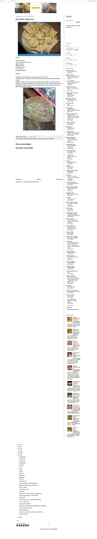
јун (20, 469)
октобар (21, 460)
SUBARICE (22, 491)
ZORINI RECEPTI (71, 86)
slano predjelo (51, 138)
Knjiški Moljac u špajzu (72, 170)
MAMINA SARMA (23, 514)
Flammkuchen (70, 171)
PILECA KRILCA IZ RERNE (25, 507)
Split (68, 104)
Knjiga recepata (70, 192)
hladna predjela (23, 138)
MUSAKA (21, 479)
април (20, 473)
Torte (68, 272)
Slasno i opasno (70, 251)
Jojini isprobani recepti (72, 271)
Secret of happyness (71, 261)
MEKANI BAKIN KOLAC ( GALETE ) (76, 319)
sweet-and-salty (70, 218)
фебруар (21, 475)
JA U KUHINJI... (71, 80)
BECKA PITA (22, 497)
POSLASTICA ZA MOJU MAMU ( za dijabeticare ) (30, 493)
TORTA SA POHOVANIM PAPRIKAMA (28, 483)
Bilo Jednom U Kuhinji (72, 236)
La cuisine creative (71, 150)
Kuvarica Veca (70, 131)
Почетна (39, 179)
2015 (19, 452)
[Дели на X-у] (32, 137)
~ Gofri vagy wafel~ (71, 198)
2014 (19, 455)
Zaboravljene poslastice (72, 212)
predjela (34, 138)
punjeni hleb (45, 138)
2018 (19, 446)
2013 (19, 517)
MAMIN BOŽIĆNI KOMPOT (73, 291)
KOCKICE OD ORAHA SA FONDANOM (28, 495)
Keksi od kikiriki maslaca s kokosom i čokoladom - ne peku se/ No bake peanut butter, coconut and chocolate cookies (73, 245)
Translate (76, 49)
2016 (19, 450)
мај (20, 471)
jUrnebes (69, 175)
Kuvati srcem (70, 305)
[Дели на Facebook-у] (34, 137)
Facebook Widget (68, 43)
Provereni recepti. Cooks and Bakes (72, 93)
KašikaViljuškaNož (71, 226)
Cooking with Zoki (71, 98)
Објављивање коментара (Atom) (31, 181)
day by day (69, 307)
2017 (19, 448)
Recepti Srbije (70, 232)
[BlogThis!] (31, 137)
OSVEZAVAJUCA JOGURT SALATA (76, 383)
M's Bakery (69, 208)
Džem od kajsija (70, 95)
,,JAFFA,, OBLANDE (24, 501)
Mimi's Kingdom (70, 255)
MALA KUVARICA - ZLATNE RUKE (72, 138)
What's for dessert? (71, 122)
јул (20, 467)
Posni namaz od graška (72, 99)
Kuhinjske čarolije (71, 144)
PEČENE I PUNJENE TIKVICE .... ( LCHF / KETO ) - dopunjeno (73, 177)
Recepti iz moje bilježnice (72, 187)
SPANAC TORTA (23, 487)
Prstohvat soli (70, 155)
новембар (21, 458)
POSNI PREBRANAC (24, 510)
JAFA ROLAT (76, 405)
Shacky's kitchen (71, 275)
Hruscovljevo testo (71, 286)
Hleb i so (69, 161)
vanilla (68, 197)
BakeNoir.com (70, 296)
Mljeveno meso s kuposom (72, 194)
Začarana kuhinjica (71, 182)
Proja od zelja (70, 233)
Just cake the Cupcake (72, 202)
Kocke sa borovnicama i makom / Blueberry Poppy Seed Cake (72, 221)
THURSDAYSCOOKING (73, 309)
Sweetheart (69, 241)
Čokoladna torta (70, 128)
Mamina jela (70, 107)
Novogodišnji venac (71, 151)
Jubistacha (69, 126)
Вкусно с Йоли (70, 70)
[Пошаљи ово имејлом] (30, 137)
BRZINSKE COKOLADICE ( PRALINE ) (28, 485)
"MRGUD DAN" (70, 263)
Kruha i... (69, 165)
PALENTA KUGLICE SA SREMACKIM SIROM (30, 499)
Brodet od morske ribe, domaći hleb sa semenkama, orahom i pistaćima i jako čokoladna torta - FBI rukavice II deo (73, 279)
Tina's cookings (70, 74)
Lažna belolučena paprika (72, 183)
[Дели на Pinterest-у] (35, 137)
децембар (21, 456)
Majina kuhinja (70, 266)
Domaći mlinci (70, 167)
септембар (22, 463)
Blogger (55, 529)
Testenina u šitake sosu (72, 162)
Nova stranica (70, 123)
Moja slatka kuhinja (71, 299)
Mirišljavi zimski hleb (71, 252)
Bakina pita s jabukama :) (72, 237)
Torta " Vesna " (70, 209)
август (21, 465)
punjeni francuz (39, 138)
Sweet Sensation (70, 294)
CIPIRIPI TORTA (71, 267)
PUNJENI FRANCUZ (24, 489)
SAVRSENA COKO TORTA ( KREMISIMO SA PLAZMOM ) (32, 505)
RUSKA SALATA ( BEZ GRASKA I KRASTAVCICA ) (31, 512)
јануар (21, 477)
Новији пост (19, 179)
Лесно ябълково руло (72, 71)
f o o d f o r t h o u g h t (72, 290)
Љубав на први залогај (72, 113)
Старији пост (59, 179)
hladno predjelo (29, 138)
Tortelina (69, 285)
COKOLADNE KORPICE (25, 503)
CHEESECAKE (22, 481)
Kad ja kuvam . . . (71, 103)
